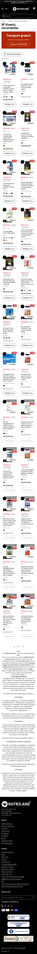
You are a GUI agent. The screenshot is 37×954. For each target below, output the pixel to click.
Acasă (3, 21)
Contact (4, 859)
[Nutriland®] (21, 9)
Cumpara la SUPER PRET (18, 44)
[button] (34, 9)
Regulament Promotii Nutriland (11, 879)
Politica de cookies (7, 869)
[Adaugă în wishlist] (4, 64)
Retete (3, 838)
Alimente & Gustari (7, 826)
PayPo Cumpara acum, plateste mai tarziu (15, 884)
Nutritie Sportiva (6, 824)
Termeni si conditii (7, 867)
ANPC (3, 855)
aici (31, 669)
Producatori (5, 833)
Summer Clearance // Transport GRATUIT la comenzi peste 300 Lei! (18, 2)
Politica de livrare (7, 872)
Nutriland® (22, 948)
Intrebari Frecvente (7, 852)
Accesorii (4, 828)
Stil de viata (5, 831)
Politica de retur (6, 874)
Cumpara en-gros (7, 843)
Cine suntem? (5, 862)
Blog (2, 881)
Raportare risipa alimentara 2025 (12, 886)
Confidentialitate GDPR (8, 864)
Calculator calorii (6, 841)
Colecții (10, 21)
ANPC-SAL (4, 857)
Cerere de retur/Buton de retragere (12, 876)
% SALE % (4, 836)
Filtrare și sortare (13, 54)
